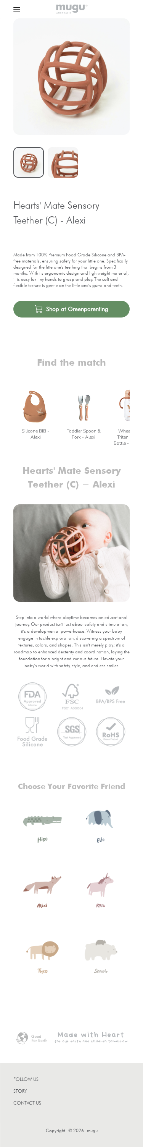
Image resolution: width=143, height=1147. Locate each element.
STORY (20, 1091)
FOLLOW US (26, 1079)
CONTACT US (27, 1103)
